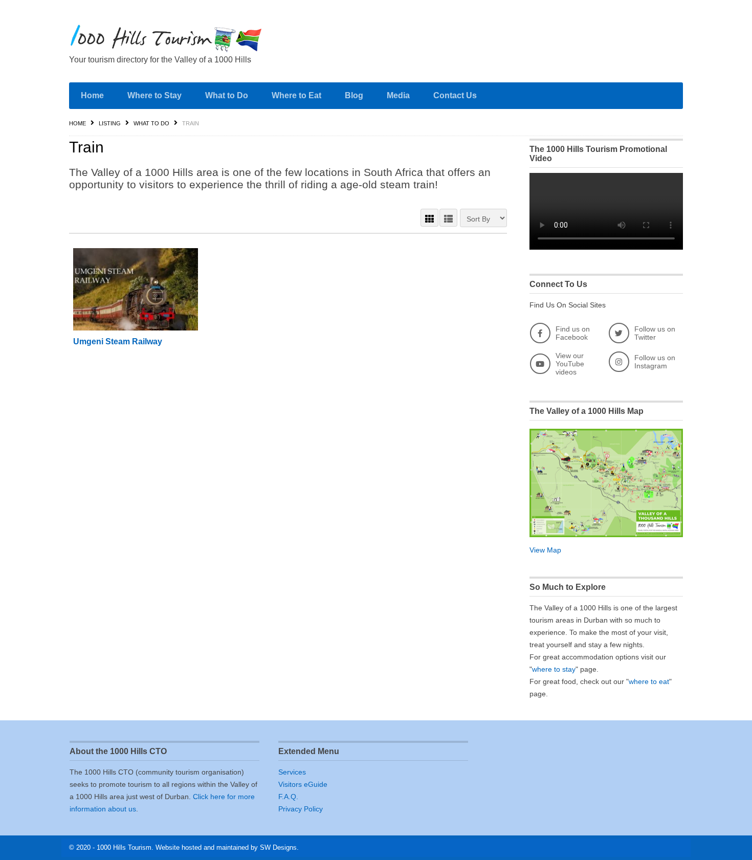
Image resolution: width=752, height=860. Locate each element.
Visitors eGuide (302, 784)
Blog (354, 95)
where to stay (554, 669)
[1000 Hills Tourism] (166, 38)
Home (92, 95)
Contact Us (455, 95)
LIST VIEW (448, 218)
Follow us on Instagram (654, 362)
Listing (110, 123)
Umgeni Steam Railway (117, 341)
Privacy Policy (300, 809)
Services (292, 772)
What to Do (226, 95)
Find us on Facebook (573, 333)
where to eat (649, 681)
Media (398, 95)
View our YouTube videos (570, 363)
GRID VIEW (429, 218)
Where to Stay (154, 95)
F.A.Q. (288, 796)
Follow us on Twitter (654, 333)
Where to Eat (296, 95)
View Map (545, 550)
